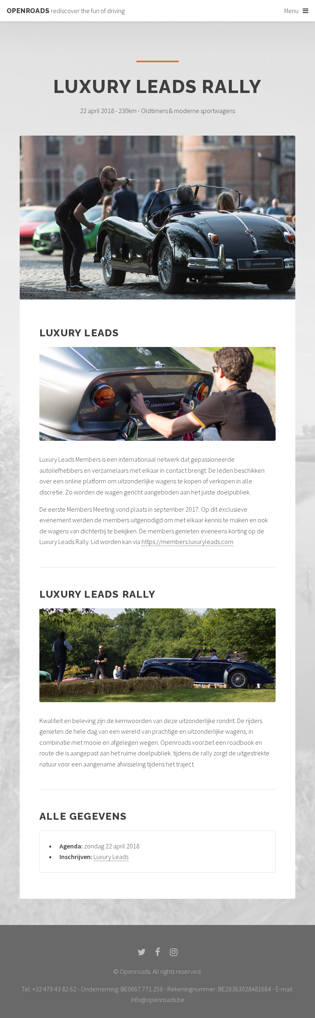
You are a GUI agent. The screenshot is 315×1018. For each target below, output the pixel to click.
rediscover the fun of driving (66, 11)
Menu (291, 11)
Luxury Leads (111, 856)
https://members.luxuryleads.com (187, 541)
